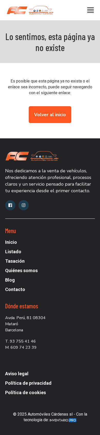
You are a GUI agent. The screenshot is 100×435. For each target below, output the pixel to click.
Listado (13, 251)
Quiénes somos (21, 270)
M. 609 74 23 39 (21, 347)
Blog (10, 280)
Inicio (11, 242)
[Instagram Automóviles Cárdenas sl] (23, 205)
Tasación (15, 261)
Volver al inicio (50, 115)
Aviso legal (16, 373)
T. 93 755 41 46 (20, 341)
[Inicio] (28, 10)
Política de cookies (25, 392)
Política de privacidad (28, 383)
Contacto (15, 289)
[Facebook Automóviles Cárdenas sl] (10, 205)
